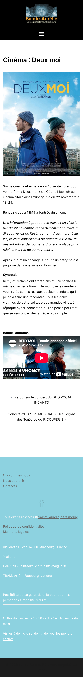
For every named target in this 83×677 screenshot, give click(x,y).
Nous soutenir (13, 481)
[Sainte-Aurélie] (41, 15)
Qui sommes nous (16, 475)
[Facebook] (41, 505)
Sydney (41, 670)
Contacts (10, 486)
